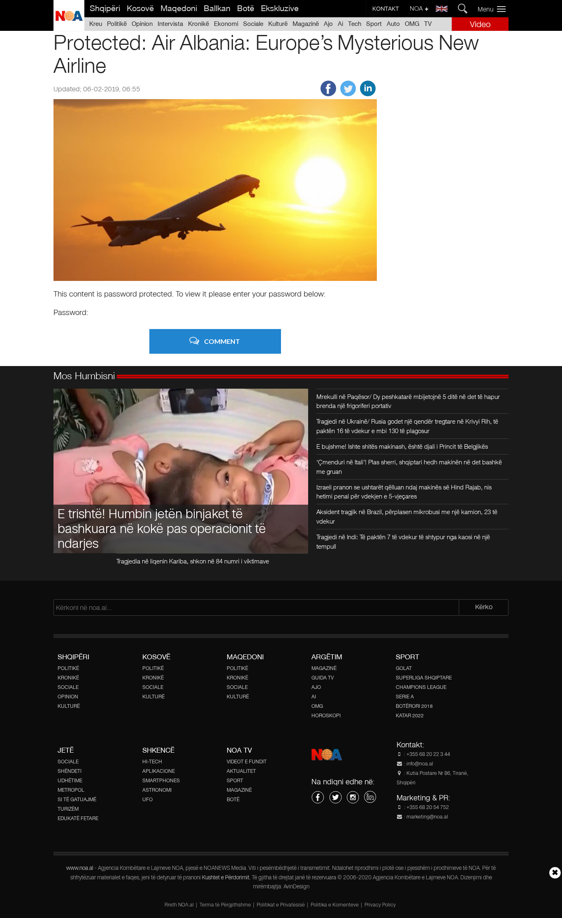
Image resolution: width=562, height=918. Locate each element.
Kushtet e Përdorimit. (227, 877)
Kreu (95, 24)
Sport (374, 24)
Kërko (483, 607)
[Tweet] (348, 94)
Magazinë (306, 24)
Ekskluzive (280, 8)
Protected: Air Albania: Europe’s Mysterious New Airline (266, 53)
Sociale (253, 24)
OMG (412, 24)
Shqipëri (105, 8)
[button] (494, 9)
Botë (245, 8)
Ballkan (217, 8)
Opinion (142, 24)
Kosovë (140, 8)
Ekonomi (226, 24)
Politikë (117, 24)
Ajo (328, 24)
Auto (393, 24)
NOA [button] (417, 8)
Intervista (170, 24)
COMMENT (222, 341)
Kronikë (198, 24)
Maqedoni (178, 8)
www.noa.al (79, 868)
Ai (340, 24)
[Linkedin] (368, 94)
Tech (354, 24)
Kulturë (278, 24)
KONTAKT (385, 8)
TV (428, 24)
